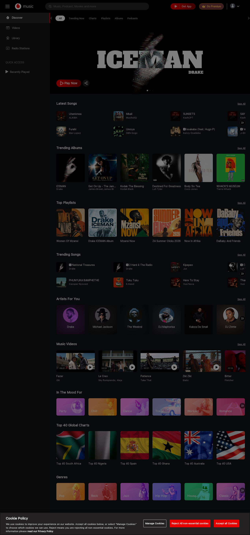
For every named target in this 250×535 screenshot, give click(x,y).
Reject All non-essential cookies (190, 523)
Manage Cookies (154, 523)
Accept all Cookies (226, 523)
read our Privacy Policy (40, 531)
